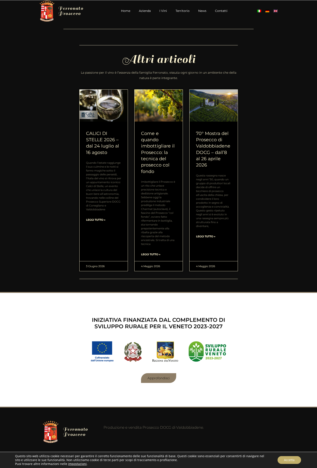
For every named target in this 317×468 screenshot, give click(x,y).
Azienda (145, 11)
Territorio (183, 11)
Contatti (221, 11)
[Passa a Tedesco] (267, 11)
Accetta (289, 460)
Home (125, 11)
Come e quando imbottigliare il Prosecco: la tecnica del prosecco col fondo (158, 152)
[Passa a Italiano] (259, 11)
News (202, 11)
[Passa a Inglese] (275, 11)
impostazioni (77, 464)
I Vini (163, 11)
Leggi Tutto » (95, 219)
